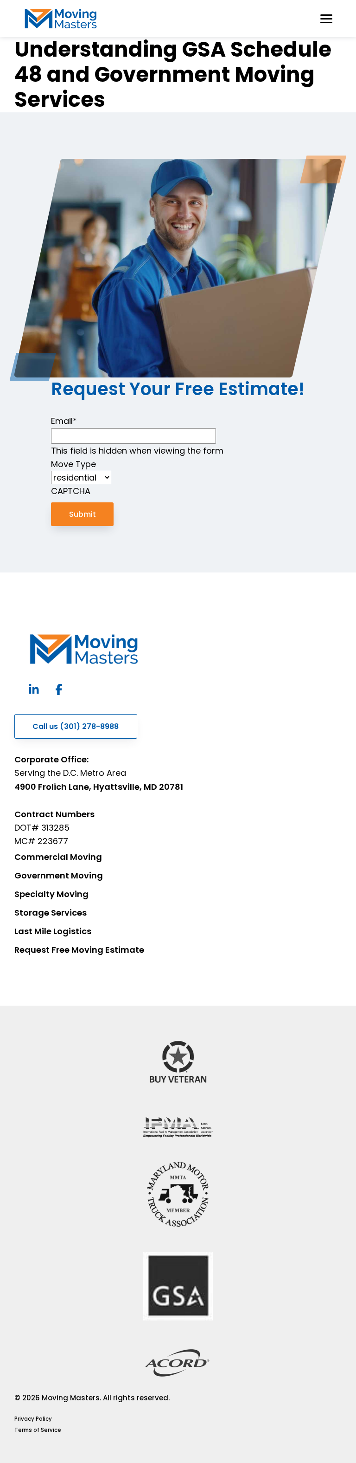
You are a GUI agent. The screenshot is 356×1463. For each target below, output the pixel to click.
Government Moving (58, 875)
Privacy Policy (33, 1419)
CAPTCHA (70, 491)
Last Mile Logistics (52, 931)
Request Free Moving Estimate (79, 950)
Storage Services (50, 912)
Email (64, 421)
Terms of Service (37, 1430)
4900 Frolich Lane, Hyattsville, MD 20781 (98, 787)
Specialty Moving (51, 894)
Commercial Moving (58, 857)
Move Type (73, 464)
